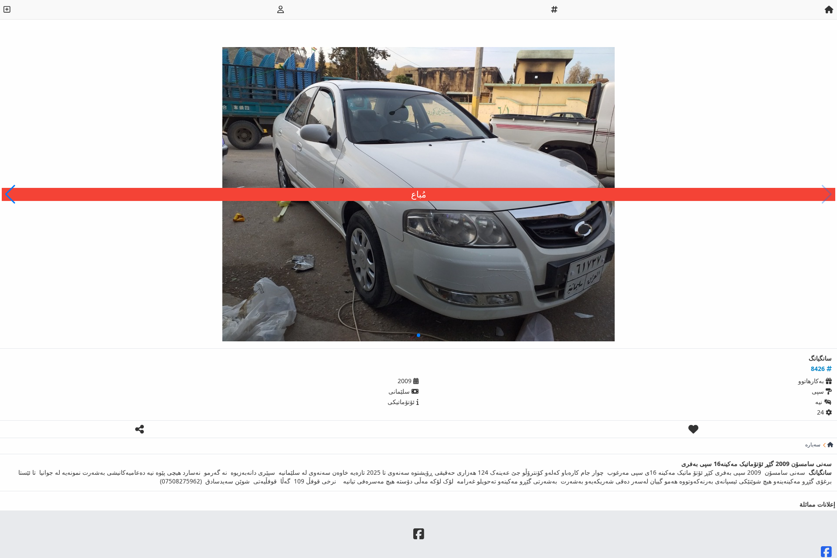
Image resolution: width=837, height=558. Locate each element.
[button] (10, 194)
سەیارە (812, 444)
